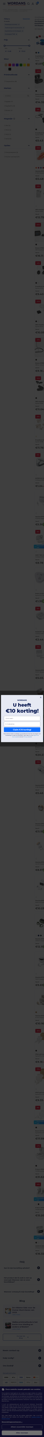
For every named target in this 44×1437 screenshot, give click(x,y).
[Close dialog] (40, 697)
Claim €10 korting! (22, 729)
